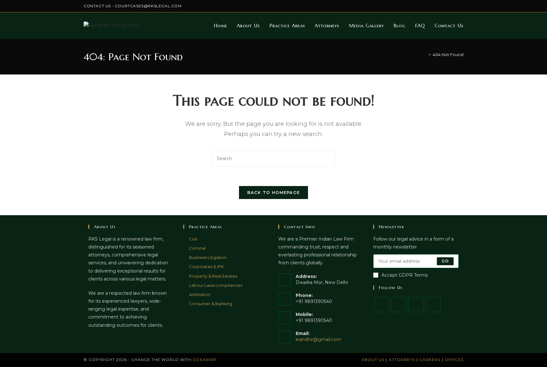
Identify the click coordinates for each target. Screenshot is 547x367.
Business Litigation (208, 257)
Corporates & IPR (206, 266)
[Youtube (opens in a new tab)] (460, 6)
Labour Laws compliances (215, 285)
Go (445, 261)
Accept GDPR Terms (404, 275)
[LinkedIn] (433, 304)
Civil (193, 238)
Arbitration (200, 294)
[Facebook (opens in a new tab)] (432, 6)
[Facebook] (398, 304)
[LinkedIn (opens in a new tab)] (447, 6)
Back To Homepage (273, 192)
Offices (454, 359)
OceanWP (205, 359)
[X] (381, 304)
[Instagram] (416, 304)
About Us (373, 359)
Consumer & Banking (210, 303)
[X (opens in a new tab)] (425, 6)
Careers (429, 359)
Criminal (197, 248)
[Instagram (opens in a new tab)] (439, 6)
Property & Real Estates (213, 276)
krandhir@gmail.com (318, 339)
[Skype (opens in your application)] (454, 6)
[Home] (425, 54)
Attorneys (402, 359)
